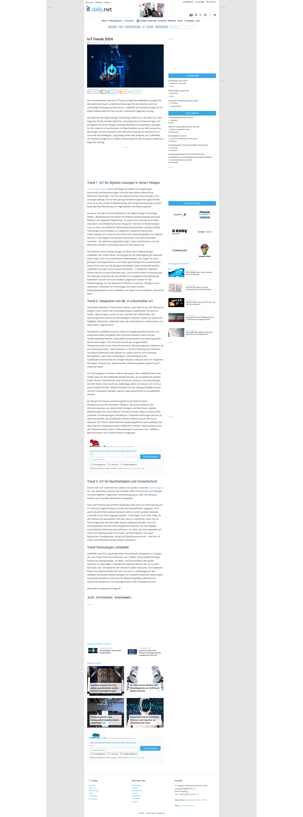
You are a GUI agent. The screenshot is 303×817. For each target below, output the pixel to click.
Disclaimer (93, 799)
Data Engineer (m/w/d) (177, 136)
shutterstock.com (188, 805)
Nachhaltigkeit (156, 487)
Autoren (135, 802)
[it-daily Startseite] (103, 9)
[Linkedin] (196, 15)
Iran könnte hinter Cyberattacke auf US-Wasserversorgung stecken (200, 318)
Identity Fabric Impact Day (178, 91)
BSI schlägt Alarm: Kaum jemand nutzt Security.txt (199, 273)
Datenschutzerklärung (135, 468)
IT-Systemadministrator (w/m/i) (180, 117)
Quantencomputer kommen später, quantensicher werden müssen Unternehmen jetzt (104, 688)
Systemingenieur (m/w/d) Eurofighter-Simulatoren (188, 145)
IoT (92, 597)
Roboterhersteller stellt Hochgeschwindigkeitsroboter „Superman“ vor (104, 720)
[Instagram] (200, 15)
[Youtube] (214, 15)
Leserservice (137, 791)
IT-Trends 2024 (105, 597)
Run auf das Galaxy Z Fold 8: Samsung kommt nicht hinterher (198, 288)
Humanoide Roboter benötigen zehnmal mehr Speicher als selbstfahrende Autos (144, 720)
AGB (90, 793)
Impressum (93, 796)
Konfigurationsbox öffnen (196, 800)
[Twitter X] (210, 15)
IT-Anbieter (136, 798)
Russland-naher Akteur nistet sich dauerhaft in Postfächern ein (199, 333)
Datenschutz (94, 791)
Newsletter (136, 796)
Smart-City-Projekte (96, 189)
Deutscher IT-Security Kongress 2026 (183, 101)
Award (134, 793)
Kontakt (92, 785)
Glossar (135, 788)
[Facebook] (205, 15)
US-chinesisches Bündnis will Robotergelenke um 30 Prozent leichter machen (144, 688)
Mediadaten (136, 785)
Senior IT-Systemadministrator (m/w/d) (183, 127)
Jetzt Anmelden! (151, 457)
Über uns (92, 788)
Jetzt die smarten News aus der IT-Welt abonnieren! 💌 (113, 452)
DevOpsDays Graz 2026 (177, 81)
